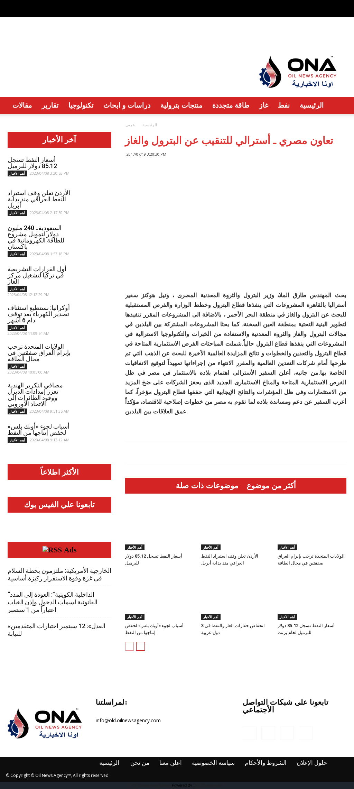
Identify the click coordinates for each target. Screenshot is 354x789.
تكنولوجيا (81, 105)
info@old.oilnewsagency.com (128, 720)
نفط (284, 105)
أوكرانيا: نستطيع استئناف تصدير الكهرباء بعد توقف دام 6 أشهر (39, 314)
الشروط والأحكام (184, 36)
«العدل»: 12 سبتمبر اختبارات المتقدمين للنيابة (56, 629)
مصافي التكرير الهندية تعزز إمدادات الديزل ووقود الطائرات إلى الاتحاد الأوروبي (35, 394)
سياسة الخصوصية (127, 36)
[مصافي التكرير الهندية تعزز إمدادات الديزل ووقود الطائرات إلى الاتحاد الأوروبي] (94, 394)
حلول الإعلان (234, 36)
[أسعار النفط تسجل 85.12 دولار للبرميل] (159, 526)
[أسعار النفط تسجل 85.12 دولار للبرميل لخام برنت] (312, 596)
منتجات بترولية (181, 105)
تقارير (50, 105)
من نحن (50, 36)
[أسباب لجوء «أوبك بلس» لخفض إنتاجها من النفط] (159, 596)
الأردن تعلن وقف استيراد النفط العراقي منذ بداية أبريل (39, 199)
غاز (263, 105)
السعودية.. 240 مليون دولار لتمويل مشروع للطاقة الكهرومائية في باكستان (36, 237)
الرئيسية (20, 36)
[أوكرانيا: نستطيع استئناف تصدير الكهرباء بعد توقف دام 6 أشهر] (94, 317)
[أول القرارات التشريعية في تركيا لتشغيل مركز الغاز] (94, 278)
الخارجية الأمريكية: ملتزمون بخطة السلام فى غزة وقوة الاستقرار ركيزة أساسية (59, 574)
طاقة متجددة (231, 105)
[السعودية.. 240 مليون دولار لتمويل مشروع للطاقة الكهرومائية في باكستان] (94, 237)
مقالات (22, 105)
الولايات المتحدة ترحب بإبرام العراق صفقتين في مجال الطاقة (39, 353)
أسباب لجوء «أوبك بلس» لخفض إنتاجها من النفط (38, 429)
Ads (70, 550)
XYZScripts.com (209, 785)
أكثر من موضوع (271, 485)
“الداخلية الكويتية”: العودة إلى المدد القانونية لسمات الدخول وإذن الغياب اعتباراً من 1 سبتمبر (52, 602)
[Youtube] (341, 5)
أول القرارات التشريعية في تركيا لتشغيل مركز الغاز (37, 275)
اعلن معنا (81, 36)
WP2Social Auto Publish (151, 785)
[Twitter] (330, 5)
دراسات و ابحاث (127, 105)
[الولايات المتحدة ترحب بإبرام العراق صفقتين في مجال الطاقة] (312, 526)
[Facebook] (307, 5)
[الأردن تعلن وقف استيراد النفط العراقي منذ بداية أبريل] (235, 526)
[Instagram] (318, 5)
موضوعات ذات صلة (207, 485)
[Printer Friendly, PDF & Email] (136, 429)
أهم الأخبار (134, 547)
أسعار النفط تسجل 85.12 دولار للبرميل (32, 162)
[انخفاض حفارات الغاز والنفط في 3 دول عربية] (235, 596)
